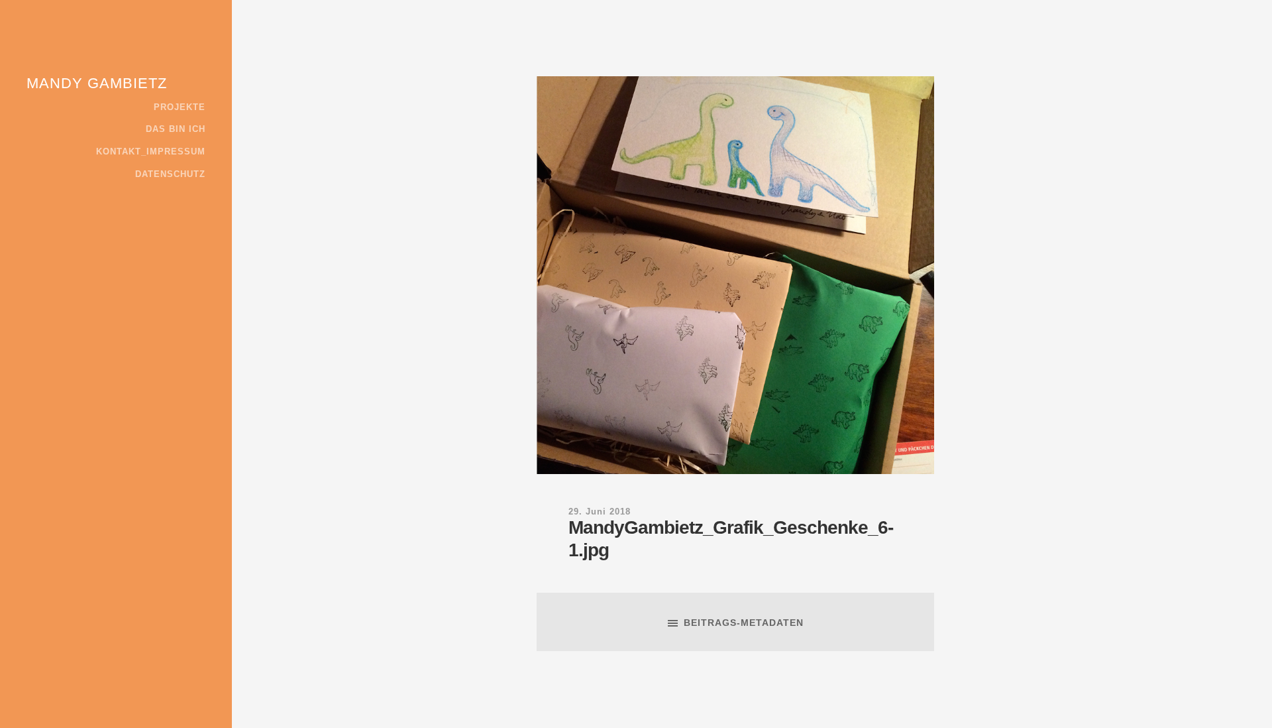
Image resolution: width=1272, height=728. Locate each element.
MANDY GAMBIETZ (96, 83)
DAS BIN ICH (175, 129)
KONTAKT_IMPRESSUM (150, 151)
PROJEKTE (179, 107)
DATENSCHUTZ (170, 174)
